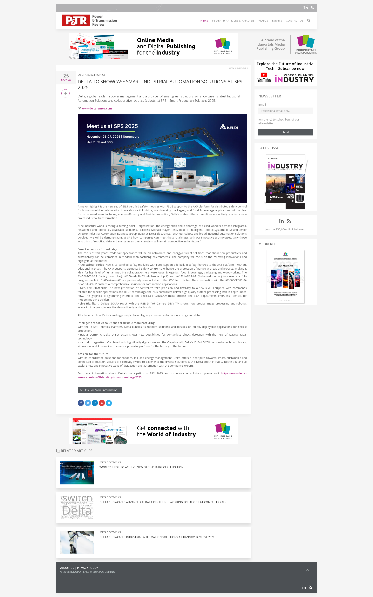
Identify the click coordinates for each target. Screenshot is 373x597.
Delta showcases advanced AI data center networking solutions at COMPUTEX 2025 (163, 502)
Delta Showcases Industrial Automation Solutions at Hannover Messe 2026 (157, 537)
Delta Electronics (91, 74)
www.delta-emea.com (97, 108)
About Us (67, 568)
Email (262, 104)
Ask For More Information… (101, 390)
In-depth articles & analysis (233, 20)
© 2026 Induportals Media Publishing (87, 572)
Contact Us (294, 20)
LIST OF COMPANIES (73, 575)
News (204, 20)
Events (277, 20)
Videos (263, 20)
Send (285, 132)
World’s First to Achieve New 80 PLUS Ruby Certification (141, 467)
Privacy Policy (87, 568)
